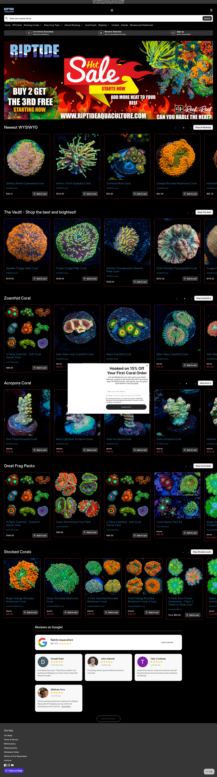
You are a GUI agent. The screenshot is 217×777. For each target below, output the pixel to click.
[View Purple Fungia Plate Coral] (77, 242)
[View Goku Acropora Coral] (177, 413)
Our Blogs (8, 735)
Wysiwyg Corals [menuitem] (31, 25)
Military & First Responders (15, 756)
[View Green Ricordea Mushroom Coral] (63, 576)
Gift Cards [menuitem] (17, 25)
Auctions (7, 760)
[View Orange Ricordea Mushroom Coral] (177, 157)
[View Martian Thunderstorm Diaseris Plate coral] (127, 242)
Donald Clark (57, 658)
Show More (66, 706)
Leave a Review (169, 643)
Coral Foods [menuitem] (90, 25)
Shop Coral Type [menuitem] (52, 25)
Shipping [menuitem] (102, 25)
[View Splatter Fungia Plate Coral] (27, 242)
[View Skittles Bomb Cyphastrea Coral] (27, 157)
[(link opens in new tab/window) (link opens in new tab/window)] (108, 80)
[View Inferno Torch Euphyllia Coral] (77, 157)
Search (207, 18)
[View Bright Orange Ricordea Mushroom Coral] (22, 576)
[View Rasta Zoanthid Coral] (127, 328)
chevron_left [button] (175, 128)
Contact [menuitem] (115, 25)
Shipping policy (10, 748)
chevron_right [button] (190, 128)
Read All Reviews (111, 719)
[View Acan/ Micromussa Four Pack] (77, 495)
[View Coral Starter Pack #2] (177, 495)
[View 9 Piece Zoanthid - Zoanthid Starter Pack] (27, 495)
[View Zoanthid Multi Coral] (127, 157)
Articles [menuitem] (124, 25)
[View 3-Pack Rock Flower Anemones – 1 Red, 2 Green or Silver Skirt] (184, 576)
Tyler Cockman (158, 658)
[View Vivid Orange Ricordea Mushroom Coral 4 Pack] (144, 576)
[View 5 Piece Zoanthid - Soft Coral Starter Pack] (27, 328)
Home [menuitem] (7, 25)
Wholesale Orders (11, 752)
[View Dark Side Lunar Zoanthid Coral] (77, 328)
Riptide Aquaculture (62, 640)
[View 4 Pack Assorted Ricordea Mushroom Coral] (103, 576)
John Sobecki (108, 658)
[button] (183, 127)
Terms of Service (11, 739)
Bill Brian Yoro (58, 689)
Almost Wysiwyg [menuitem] (72, 25)
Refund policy (10, 744)
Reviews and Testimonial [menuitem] (141, 25)
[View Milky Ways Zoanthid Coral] (177, 328)
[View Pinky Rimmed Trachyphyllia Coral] (177, 242)
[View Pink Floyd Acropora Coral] (27, 413)
